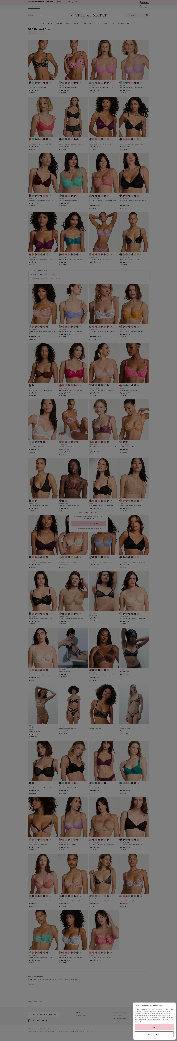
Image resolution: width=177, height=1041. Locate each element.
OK (154, 1027)
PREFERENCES (154, 1034)
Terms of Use (168, 1019)
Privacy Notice (156, 1019)
